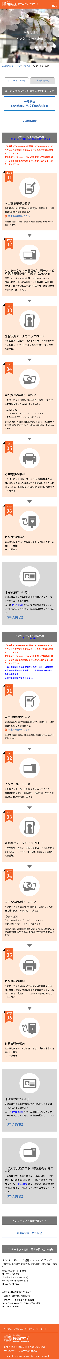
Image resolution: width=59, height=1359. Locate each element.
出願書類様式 (43, 81)
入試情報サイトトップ (11, 65)
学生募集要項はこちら (19, 215)
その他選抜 (29, 121)
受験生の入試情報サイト (28, 3)
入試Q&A (7, 1329)
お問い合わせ (20, 1329)
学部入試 (26, 65)
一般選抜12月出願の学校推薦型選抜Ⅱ (29, 103)
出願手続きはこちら (28, 1233)
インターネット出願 (16, 81)
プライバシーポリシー (38, 1329)
